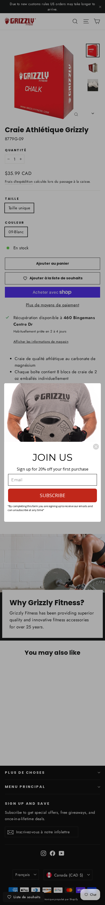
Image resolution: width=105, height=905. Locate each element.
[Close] (96, 447)
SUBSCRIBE (52, 495)
